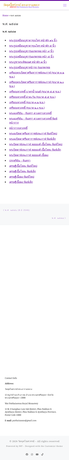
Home (6, 15)
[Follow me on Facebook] (27, 454)
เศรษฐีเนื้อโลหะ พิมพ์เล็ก (22, 171)
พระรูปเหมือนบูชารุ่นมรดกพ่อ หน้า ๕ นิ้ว (31, 56)
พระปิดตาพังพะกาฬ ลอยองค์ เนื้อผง (28, 155)
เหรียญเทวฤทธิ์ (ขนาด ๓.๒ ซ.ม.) (27, 102)
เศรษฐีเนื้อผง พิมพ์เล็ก (21, 182)
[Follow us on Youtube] (37, 454)
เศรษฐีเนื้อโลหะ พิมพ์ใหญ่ (23, 166)
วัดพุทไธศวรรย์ (26, 441)
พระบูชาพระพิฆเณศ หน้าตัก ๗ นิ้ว (28, 62)
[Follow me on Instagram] (32, 454)
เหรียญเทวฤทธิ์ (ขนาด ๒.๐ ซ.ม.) (27, 108)
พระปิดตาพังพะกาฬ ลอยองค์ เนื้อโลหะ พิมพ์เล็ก (35, 149)
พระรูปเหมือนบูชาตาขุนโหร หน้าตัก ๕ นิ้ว (32, 46)
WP (21, 446)
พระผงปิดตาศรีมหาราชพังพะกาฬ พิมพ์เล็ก (32, 139)
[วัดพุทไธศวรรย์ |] (21, 5)
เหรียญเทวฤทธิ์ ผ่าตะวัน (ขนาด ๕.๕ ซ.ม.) (32, 97)
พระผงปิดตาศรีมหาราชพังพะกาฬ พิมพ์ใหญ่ (33, 133)
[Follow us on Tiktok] (42, 454)
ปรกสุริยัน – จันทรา (19, 160)
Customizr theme (54, 446)
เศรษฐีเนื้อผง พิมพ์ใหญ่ (21, 177)
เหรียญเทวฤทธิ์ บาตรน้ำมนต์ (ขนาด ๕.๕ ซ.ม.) (35, 91)
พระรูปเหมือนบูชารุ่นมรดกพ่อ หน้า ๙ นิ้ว (31, 51)
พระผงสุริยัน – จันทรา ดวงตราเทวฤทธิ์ (30, 113)
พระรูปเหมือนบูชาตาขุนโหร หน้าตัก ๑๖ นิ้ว (33, 40)
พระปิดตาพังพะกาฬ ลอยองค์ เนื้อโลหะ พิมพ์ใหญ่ (35, 144)
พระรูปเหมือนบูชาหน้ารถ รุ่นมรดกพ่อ (29, 67)
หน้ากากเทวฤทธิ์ (18, 128)
